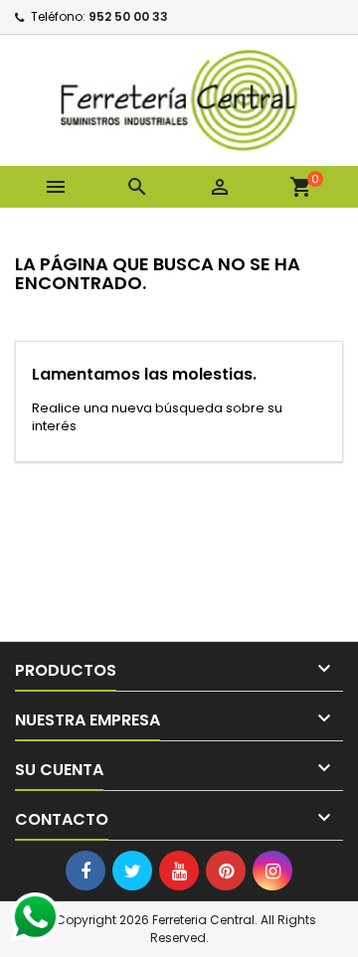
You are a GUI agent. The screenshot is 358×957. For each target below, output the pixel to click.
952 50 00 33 (128, 16)
